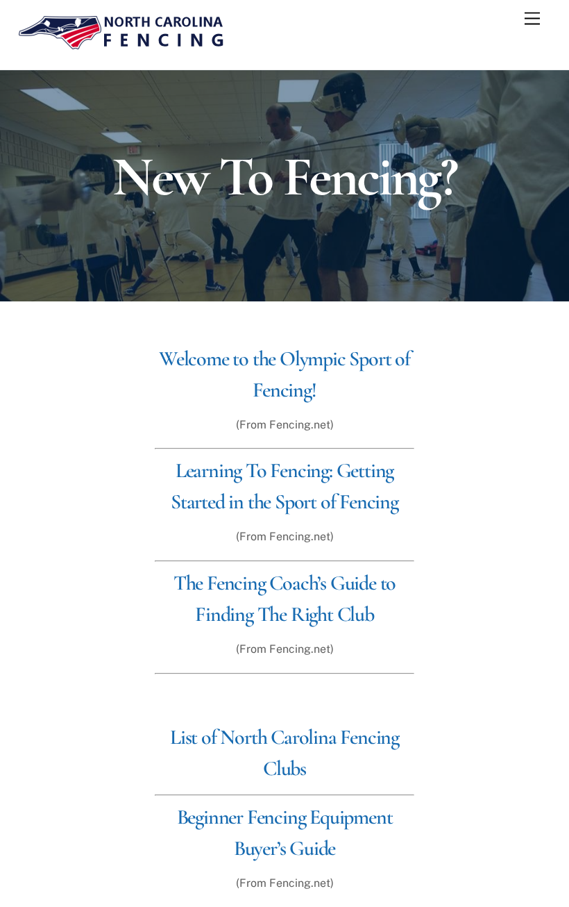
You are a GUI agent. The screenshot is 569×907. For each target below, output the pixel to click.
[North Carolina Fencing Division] (121, 44)
